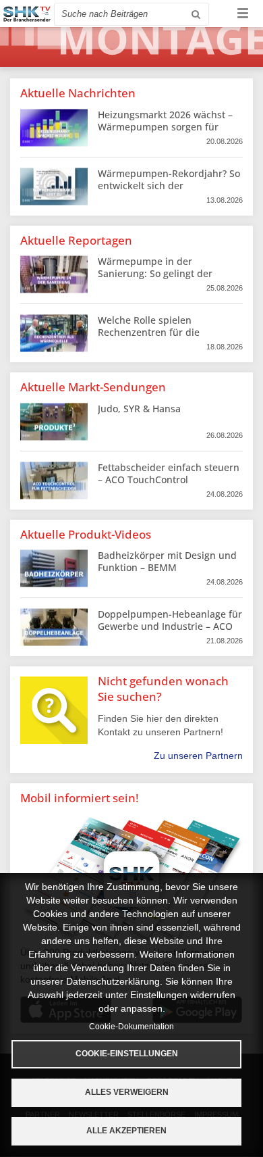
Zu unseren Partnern (198, 755)
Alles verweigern (127, 1092)
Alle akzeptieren (126, 1130)
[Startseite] (27, 14)
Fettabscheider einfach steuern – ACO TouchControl (168, 473)
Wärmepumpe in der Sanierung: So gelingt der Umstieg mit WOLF (155, 273)
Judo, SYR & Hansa (139, 408)
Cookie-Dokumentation (131, 1026)
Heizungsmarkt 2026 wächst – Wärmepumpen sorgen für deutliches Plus (165, 126)
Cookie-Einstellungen (127, 1053)
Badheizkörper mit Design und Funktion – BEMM (167, 561)
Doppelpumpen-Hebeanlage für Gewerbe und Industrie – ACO (170, 620)
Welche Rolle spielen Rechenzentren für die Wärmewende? (149, 332)
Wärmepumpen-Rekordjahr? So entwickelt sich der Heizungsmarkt (169, 185)
